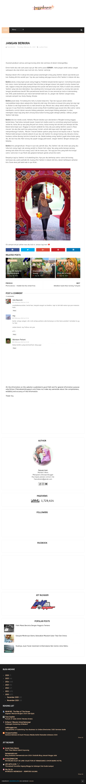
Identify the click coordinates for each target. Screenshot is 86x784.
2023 (7, 685)
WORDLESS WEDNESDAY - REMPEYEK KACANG (21, 771)
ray (13, 316)
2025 (7, 678)
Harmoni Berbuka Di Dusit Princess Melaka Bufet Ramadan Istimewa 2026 (31, 735)
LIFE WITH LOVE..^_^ (12, 764)
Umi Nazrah (17, 300)
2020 (7, 694)
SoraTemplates (14, 781)
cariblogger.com (11, 728)
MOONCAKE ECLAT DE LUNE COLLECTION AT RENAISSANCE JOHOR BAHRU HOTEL (33, 761)
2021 (7, 691)
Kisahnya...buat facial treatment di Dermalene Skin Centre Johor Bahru (42, 646)
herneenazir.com (11, 753)
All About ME (12, 260)
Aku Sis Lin (9, 769)
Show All (80, 737)
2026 (7, 675)
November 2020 (13, 700)
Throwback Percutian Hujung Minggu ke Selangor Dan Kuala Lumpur (29, 766)
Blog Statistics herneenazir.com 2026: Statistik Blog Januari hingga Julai (31, 755)
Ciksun (31, 781)
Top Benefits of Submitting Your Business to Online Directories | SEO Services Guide (35, 729)
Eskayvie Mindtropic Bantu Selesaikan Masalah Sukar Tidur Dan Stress (41, 636)
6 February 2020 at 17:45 (21, 302)
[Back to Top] (82, 781)
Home (5, 30)
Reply (14, 310)
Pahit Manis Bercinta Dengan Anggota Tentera (33, 626)
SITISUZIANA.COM (11, 759)
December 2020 (13, 697)
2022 (7, 688)
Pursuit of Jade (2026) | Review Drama (18, 719)
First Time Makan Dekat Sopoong (17, 750)
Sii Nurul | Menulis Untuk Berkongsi (18, 722)
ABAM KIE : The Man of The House (17, 712)
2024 (7, 682)
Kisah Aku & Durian (64, 273)
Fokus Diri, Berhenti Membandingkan (14, 272)
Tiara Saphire (10, 717)
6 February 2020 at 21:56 (21, 342)
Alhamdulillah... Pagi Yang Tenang (42, 272)
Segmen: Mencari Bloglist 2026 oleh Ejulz (19, 713)
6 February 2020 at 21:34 (21, 318)
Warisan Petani (18, 340)
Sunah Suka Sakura (12, 748)
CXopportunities (11, 733)
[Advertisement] (43, 20)
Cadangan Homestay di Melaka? (16, 724)
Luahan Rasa (43, 47)
